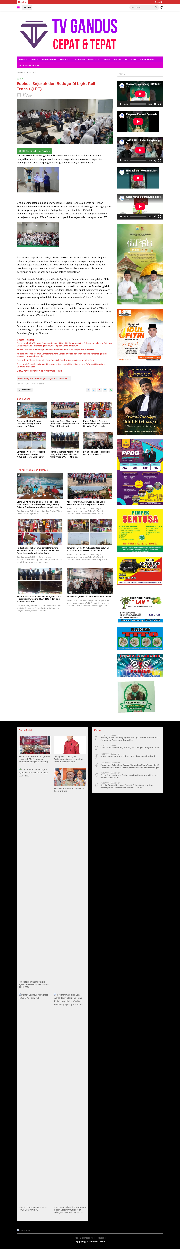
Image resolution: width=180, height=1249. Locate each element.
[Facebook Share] (88, 390)
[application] (140, 94)
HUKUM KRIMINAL (148, 59)
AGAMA (117, 59)
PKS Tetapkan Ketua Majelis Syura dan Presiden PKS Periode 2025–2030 (34, 984)
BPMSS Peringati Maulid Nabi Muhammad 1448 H (39, 371)
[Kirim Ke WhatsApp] (111, 390)
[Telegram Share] (105, 390)
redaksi (26, 94)
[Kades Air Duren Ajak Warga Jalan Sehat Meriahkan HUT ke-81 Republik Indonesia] (65, 410)
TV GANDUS (130, 59)
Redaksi (27, 7)
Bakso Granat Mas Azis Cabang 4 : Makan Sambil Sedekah (128, 756)
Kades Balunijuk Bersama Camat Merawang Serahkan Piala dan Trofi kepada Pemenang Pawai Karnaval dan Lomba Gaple (62, 355)
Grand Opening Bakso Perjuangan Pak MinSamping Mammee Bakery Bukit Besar (129, 776)
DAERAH (106, 59)
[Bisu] (155, 104)
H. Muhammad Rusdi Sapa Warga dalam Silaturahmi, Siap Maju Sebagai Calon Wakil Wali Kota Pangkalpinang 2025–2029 (70, 1210)
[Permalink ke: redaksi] (19, 94)
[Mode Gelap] (161, 7)
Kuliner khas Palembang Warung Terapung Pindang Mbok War (130, 747)
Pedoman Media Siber (29, 65)
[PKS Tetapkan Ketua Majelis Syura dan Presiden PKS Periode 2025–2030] (35, 873)
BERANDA (23, 59)
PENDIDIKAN (65, 59)
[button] (156, 7)
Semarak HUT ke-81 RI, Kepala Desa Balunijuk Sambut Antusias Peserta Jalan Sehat (56, 360)
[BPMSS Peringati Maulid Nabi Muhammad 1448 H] (98, 440)
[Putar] (120, 104)
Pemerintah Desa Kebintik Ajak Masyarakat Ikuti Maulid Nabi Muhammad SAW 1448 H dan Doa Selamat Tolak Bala (61, 365)
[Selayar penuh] (159, 104)
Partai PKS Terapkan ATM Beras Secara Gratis (69, 789)
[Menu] (19, 7)
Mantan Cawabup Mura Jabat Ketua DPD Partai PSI (33, 1208)
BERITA (35, 59)
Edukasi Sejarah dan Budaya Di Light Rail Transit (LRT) (43, 378)
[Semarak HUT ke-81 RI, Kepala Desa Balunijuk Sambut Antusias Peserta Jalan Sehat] (32, 440)
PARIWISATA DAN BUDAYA (87, 59)
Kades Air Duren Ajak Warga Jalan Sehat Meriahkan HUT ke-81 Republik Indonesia (55, 349)
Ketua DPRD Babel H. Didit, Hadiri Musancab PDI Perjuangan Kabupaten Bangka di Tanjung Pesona (34, 759)
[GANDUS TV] (68, 33)
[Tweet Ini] (94, 390)
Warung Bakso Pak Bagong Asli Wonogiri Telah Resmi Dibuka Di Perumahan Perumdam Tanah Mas (130, 738)
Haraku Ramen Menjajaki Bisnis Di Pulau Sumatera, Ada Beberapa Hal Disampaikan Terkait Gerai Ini (127, 786)
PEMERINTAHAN (49, 59)
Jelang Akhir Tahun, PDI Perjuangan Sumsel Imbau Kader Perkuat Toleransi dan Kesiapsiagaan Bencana (69, 759)
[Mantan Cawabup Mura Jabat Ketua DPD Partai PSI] (35, 1099)
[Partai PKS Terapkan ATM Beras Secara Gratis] (70, 777)
